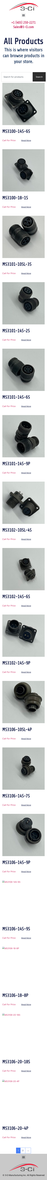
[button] (23, 15)
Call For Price (9, 140)
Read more (26, 140)
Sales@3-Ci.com (23, 27)
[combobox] (16, 77)
